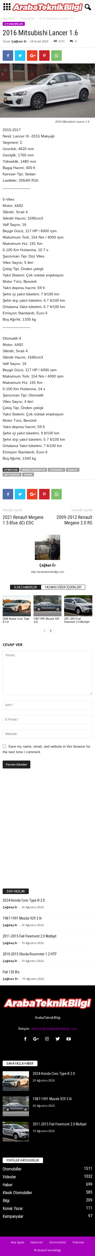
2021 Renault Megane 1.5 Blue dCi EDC (23, 519)
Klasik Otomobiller (17, 1192)
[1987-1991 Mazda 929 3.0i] (48, 605)
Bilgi (6, 1200)
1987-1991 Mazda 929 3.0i (46, 620)
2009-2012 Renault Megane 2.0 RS (74, 519)
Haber (8, 1184)
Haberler (36, 1242)
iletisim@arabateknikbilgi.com (54, 1029)
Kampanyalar (13, 1216)
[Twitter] (59, 1039)
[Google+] (37, 1039)
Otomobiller (27, 18)
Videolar (9, 1176)
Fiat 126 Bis (11, 972)
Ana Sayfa (9, 18)
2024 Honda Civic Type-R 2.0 (16, 620)
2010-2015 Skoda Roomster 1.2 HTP (30, 954)
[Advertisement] (47, 830)
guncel (73, 469)
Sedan (28, 474)
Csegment (56, 469)
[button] (87, 7)
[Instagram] (48, 1039)
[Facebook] (26, 1039)
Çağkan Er (19, 41)
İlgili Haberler (25, 587)
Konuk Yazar (13, 1208)
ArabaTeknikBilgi (33, 469)
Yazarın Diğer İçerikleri (63, 587)
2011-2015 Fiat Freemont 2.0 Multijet (76, 620)
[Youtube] (69, 1039)
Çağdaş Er (10, 907)
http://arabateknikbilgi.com (47, 571)
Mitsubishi (12, 474)
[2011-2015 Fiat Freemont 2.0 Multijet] (78, 605)
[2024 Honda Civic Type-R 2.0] (17, 605)
